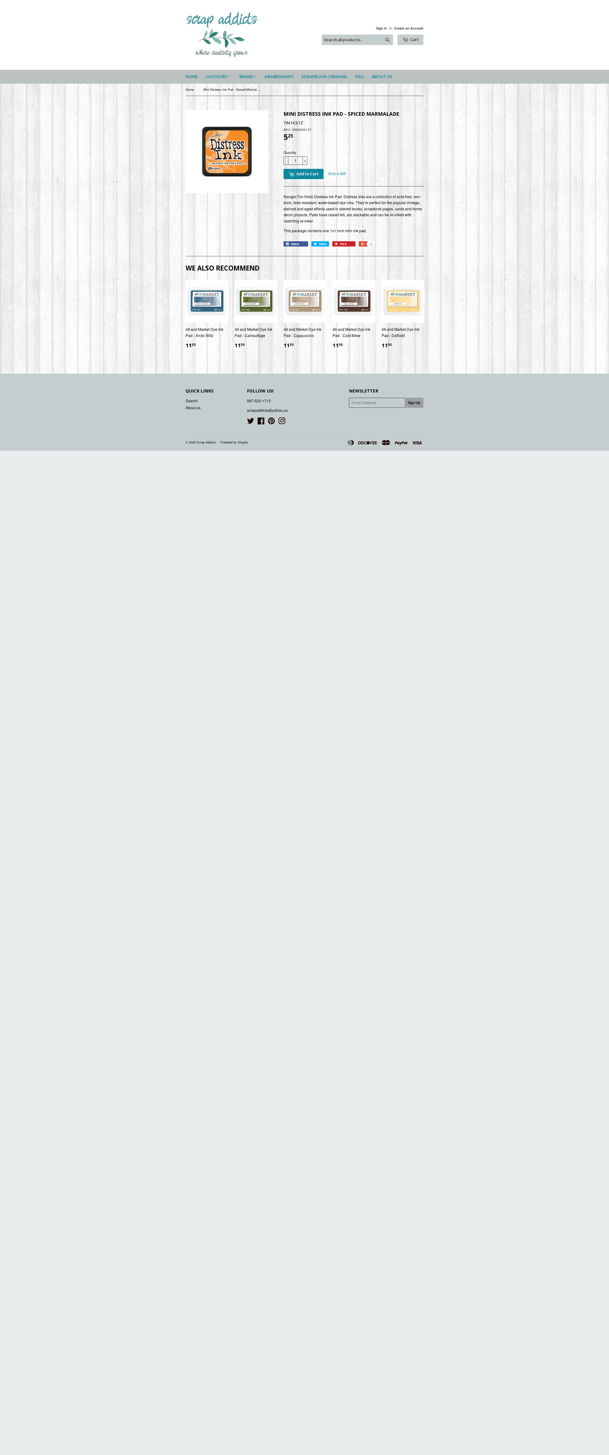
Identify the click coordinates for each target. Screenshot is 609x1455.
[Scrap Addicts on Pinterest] (271, 422)
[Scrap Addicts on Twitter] (250, 422)
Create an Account (408, 28)
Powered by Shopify (234, 442)
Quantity (290, 152)
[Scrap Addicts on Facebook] (261, 422)
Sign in (381, 28)
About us (382, 76)
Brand (246, 76)
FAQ (359, 76)
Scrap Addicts (206, 442)
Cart (414, 39)
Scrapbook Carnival (324, 76)
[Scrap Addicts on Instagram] (281, 422)
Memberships (279, 76)
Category (217, 76)
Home (192, 76)
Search (192, 400)
